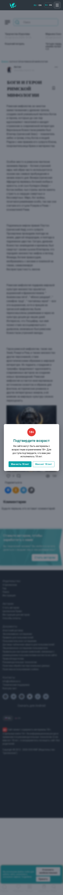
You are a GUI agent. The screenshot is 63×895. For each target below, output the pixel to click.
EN (40, 5)
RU (35, 5)
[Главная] (12, 5)
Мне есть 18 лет (20, 464)
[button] (57, 5)
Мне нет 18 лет (43, 464)
